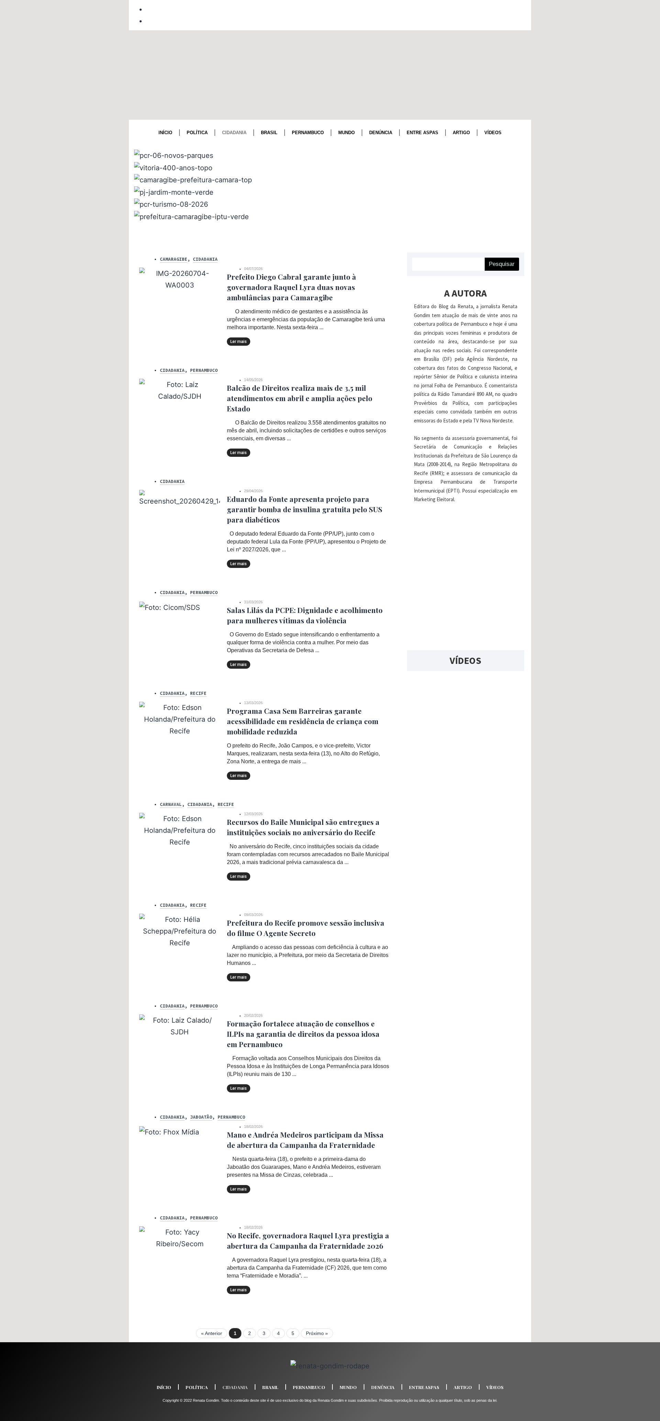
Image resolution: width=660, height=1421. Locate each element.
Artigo (461, 132)
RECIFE (198, 693)
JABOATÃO (201, 1117)
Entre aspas (422, 132)
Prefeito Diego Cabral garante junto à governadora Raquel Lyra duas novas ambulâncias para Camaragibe (291, 287)
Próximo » (317, 1333)
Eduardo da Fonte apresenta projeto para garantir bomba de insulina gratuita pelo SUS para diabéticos (304, 509)
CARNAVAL (171, 804)
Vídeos (493, 132)
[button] (330, 228)
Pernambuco (308, 132)
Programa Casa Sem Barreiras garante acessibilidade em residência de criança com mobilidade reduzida (302, 721)
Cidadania (234, 132)
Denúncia (380, 132)
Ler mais (238, 341)
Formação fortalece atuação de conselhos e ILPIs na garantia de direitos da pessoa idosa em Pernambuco (303, 1034)
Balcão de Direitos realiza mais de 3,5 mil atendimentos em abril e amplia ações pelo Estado (299, 398)
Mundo (346, 132)
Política (197, 132)
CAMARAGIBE (173, 259)
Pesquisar (502, 264)
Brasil (269, 132)
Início (165, 132)
